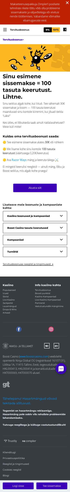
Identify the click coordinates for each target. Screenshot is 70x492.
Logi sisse (18, 485)
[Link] (18, 346)
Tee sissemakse (52, 485)
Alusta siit (35, 187)
